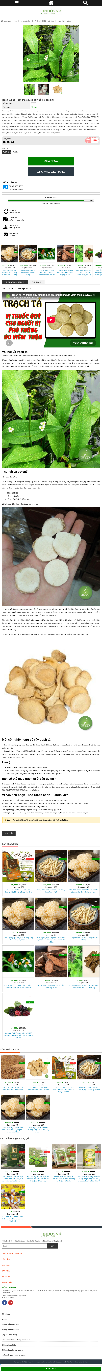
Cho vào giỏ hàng (51, 171)
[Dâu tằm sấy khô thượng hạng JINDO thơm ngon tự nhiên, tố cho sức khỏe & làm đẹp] (18, 1016)
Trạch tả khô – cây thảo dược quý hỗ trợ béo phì (54, 21)
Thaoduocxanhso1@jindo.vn (16, 1296)
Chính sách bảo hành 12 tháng (14, 1355)
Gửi (52, 1246)
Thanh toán (7, 1282)
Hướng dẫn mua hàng (10, 1324)
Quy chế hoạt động (9, 1335)
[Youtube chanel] (10, 1302)
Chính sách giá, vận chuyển (12, 1350)
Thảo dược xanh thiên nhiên (24, 21)
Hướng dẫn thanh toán (10, 1330)
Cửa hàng (6, 1259)
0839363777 (12, 1297)
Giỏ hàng (5, 1265)
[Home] (51, 11)
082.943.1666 (16, 189)
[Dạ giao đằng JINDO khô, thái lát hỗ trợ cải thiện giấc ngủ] (65, 260)
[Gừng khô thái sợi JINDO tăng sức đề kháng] (28, 260)
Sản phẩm (6, 1271)
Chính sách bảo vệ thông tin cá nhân (16, 1340)
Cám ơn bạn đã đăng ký (12, 1254)
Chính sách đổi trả (9, 1345)
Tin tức (4, 1319)
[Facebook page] (4, 1302)
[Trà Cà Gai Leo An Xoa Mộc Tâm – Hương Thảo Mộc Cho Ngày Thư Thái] (18, 872)
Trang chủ (7, 21)
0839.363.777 (16, 186)
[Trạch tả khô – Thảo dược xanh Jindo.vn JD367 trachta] (38, 1074)
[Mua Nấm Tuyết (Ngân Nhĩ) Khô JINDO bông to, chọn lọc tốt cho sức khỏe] (83, 872)
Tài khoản (6, 1277)
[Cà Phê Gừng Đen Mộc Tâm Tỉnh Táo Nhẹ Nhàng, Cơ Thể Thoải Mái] (13, 1203)
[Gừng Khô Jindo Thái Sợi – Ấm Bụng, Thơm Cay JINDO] (51, 872)
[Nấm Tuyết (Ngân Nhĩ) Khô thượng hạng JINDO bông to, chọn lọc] (18, 920)
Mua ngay (51, 161)
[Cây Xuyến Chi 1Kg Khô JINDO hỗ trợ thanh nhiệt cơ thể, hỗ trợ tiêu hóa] (46, 260)
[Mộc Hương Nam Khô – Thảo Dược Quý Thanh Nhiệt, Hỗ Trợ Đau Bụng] (84, 260)
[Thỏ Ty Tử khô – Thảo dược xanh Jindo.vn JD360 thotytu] (13, 1074)
